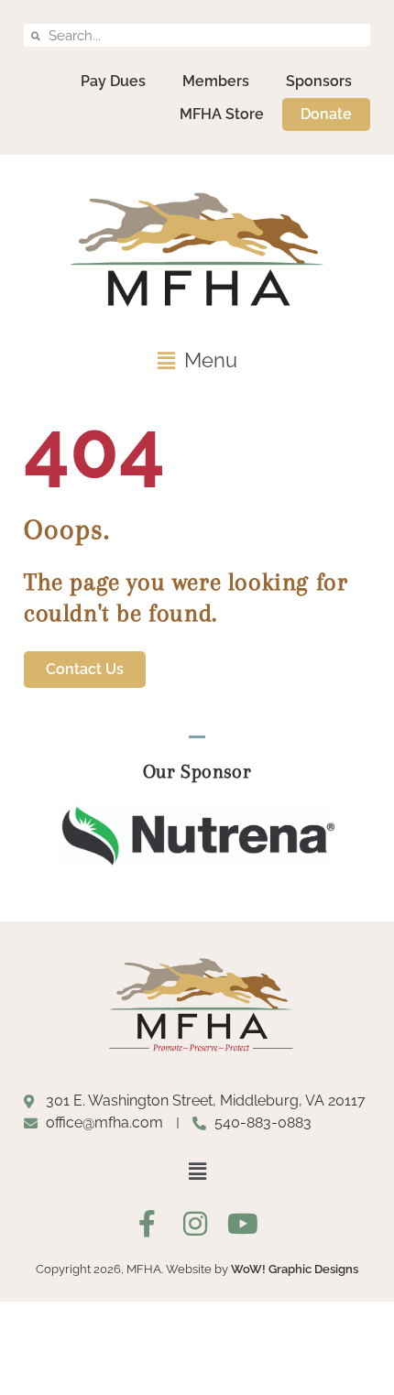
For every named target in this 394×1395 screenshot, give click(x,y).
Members (215, 81)
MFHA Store (222, 114)
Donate (326, 114)
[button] (197, 360)
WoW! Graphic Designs (294, 1269)
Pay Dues (113, 81)
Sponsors (319, 81)
